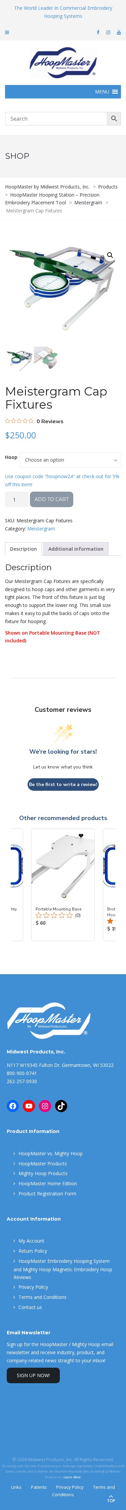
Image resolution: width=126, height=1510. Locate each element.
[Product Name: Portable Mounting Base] (63, 885)
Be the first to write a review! (63, 784)
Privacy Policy (33, 1287)
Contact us (30, 1307)
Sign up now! (33, 1375)
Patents (39, 1487)
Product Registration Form (47, 1193)
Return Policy (32, 1251)
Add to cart (52, 499)
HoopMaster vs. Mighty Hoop (50, 1153)
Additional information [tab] (75, 549)
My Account (31, 1241)
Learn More (72, 1477)
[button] (110, 255)
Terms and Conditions (42, 1297)
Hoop (11, 457)
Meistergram (41, 528)
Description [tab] (23, 549)
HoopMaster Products (42, 1163)
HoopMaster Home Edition (47, 1183)
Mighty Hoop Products (43, 1173)
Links (16, 1487)
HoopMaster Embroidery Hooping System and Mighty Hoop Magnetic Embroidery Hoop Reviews (62, 1269)
